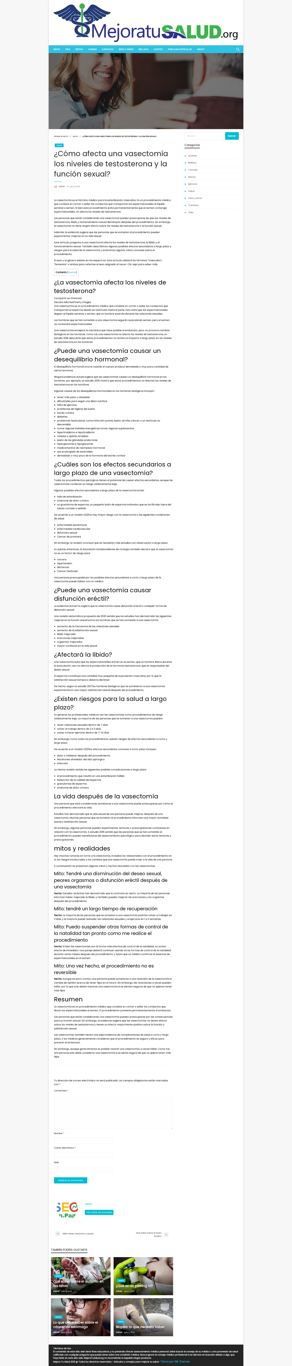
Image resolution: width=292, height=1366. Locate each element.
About (201, 49)
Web (56, 1162)
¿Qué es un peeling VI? (134, 1286)
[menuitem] (57, 49)
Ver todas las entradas (99, 1212)
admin (62, 186)
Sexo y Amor (126, 49)
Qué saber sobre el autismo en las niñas (78, 1283)
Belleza (143, 49)
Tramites (193, 205)
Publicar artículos (180, 49)
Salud (75, 136)
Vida (67, 49)
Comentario (61, 1090)
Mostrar (72, 272)
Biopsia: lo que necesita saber (140, 1327)
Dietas (79, 49)
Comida (92, 49)
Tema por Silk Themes (175, 1361)
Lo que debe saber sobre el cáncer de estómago (75, 1324)
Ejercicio (107, 49)
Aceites (158, 49)
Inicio (57, 49)
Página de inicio (61, 136)
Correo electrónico (65, 1147)
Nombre (59, 1133)
